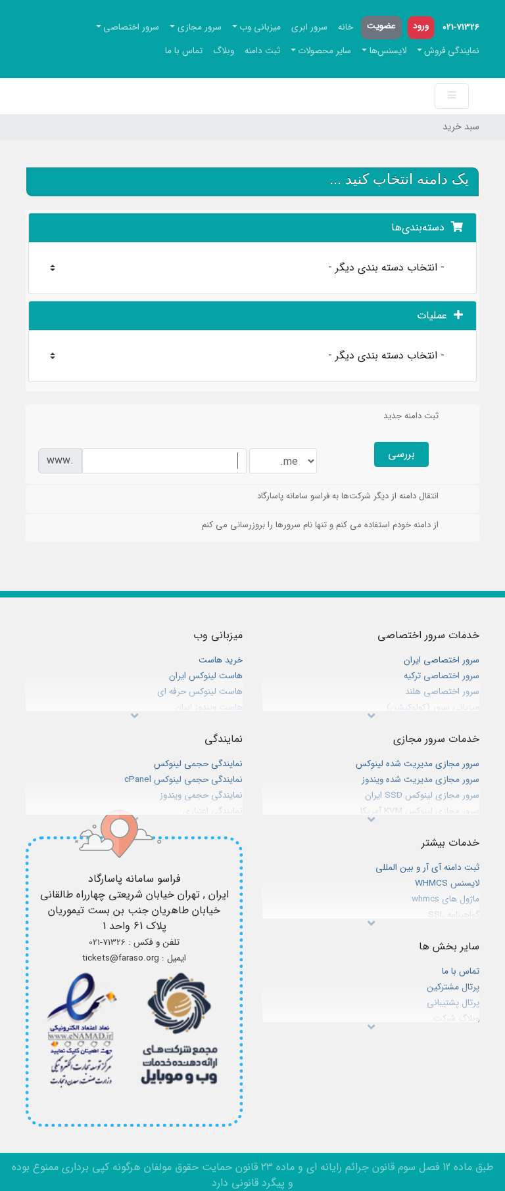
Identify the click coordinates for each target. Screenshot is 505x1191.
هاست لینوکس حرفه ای (200, 692)
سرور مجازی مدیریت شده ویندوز (420, 780)
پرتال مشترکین (453, 987)
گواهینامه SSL (453, 915)
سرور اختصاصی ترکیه (441, 676)
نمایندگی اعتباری (213, 811)
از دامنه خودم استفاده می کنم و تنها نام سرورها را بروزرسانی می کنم (320, 525)
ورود (421, 26)
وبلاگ (223, 51)
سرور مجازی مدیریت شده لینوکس (417, 764)
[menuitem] (461, 27)
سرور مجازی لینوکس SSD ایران (422, 795)
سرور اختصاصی (131, 27)
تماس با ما (184, 51)
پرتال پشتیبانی (453, 1003)
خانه (345, 27)
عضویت (381, 26)
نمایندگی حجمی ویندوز (201, 795)
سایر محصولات (324, 51)
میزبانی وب (260, 27)
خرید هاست (221, 660)
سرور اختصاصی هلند (442, 692)
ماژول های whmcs (445, 899)
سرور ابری (309, 27)
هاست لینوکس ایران (206, 676)
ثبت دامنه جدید (411, 416)
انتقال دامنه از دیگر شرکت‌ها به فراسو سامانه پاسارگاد (348, 496)
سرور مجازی (200, 27)
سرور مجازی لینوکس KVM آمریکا (419, 811)
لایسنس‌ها (388, 51)
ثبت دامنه (262, 51)
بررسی (401, 454)
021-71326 (461, 27)
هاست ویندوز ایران (209, 707)
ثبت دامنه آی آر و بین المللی (427, 868)
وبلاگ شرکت (456, 1019)
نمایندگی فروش (451, 51)
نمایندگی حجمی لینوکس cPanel (183, 780)
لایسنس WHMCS (447, 883)
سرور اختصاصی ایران (441, 660)
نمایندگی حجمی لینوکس (198, 764)
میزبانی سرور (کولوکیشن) (433, 707)
